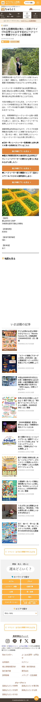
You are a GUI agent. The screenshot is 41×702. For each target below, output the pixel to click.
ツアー (19, 16)
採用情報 (5, 675)
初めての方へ (7, 655)
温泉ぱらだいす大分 (10, 694)
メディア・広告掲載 (29, 675)
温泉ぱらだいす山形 (29, 690)
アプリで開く (29, 3)
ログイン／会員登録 (28, 21)
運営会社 (25, 671)
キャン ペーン (35, 16)
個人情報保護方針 (9, 667)
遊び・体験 (10, 16)
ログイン (25, 662)
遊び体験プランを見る (20, 151)
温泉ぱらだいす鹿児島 (30, 686)
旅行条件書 (6, 671)
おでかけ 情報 (27, 16)
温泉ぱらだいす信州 (10, 690)
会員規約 (5, 662)
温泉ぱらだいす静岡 (10, 686)
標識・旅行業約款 (28, 667)
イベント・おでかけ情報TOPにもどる (21, 552)
